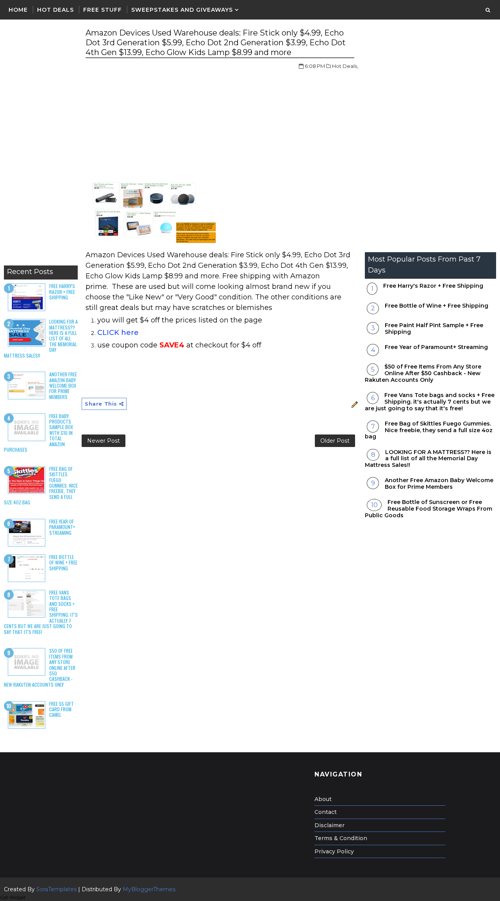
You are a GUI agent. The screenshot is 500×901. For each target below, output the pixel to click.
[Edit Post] (354, 404)
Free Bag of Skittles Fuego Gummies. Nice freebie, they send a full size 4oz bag (429, 430)
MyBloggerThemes (149, 889)
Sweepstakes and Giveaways (182, 9)
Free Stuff (102, 9)
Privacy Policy (334, 851)
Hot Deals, (345, 66)
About (323, 799)
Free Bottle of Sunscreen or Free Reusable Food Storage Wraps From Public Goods (428, 509)
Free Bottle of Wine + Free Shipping (63, 563)
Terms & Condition (340, 838)
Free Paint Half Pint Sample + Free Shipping (434, 328)
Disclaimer (329, 825)
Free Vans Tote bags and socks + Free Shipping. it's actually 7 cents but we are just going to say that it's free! (430, 402)
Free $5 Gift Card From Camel (61, 709)
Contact (325, 812)
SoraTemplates (56, 889)
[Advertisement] (41, 144)
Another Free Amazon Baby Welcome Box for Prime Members (63, 385)
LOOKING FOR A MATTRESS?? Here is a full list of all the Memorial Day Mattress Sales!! (428, 459)
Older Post (335, 440)
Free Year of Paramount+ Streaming (62, 527)
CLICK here (118, 332)
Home (18, 9)
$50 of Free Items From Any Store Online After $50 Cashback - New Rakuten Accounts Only (423, 373)
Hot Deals (55, 9)
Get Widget (13, 897)
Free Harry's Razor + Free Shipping (62, 292)
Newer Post (103, 440)
